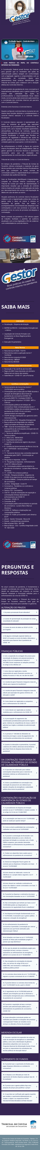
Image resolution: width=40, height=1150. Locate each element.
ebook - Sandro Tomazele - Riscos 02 (17, 519)
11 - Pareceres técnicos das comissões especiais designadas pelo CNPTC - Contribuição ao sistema (21, 455)
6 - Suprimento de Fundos (13, 440)
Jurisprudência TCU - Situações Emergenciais (20, 420)
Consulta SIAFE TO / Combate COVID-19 (18, 398)
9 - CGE (6, 451)
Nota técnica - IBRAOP (12, 360)
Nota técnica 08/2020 (11, 362)
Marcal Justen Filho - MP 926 (14, 523)
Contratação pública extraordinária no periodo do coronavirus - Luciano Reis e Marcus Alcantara (20, 506)
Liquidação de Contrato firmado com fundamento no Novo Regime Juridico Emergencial (17, 336)
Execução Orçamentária (12, 342)
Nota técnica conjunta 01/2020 (15, 357)
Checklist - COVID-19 (11, 499)
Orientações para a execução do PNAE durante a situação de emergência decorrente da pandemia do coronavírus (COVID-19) (21, 394)
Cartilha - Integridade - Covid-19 (15, 484)
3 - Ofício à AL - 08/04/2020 (13, 438)
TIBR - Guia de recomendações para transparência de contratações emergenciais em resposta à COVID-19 (21, 429)
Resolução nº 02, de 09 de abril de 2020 (18, 369)
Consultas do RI (9, 501)
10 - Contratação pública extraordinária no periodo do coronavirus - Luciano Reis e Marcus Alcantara (21, 468)
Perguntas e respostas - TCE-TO (15, 460)
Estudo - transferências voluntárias (16, 521)
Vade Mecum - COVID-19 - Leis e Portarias (19, 375)
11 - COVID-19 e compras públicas (16, 473)
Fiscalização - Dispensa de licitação (16, 324)
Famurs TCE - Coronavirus (13, 490)
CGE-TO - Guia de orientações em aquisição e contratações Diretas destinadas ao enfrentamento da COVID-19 (20, 495)
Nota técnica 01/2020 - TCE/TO (15, 351)
